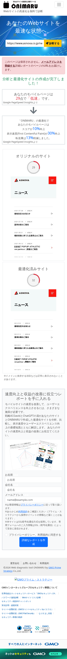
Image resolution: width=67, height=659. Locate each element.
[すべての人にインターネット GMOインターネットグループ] (33, 644)
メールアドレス (16, 495)
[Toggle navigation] (59, 4)
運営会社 (14, 563)
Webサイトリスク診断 (31, 597)
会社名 (11, 485)
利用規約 (22, 511)
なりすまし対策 (45, 613)
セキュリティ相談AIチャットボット (16, 601)
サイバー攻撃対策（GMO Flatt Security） (18, 613)
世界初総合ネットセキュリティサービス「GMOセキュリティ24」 (29, 593)
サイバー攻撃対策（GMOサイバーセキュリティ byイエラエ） (27, 609)
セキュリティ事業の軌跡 (12, 617)
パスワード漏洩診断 (10, 597)
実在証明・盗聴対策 (10, 605)
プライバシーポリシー (32, 504)
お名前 (11, 475)
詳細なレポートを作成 (33, 542)
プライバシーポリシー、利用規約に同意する (35, 534)
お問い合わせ (29, 563)
